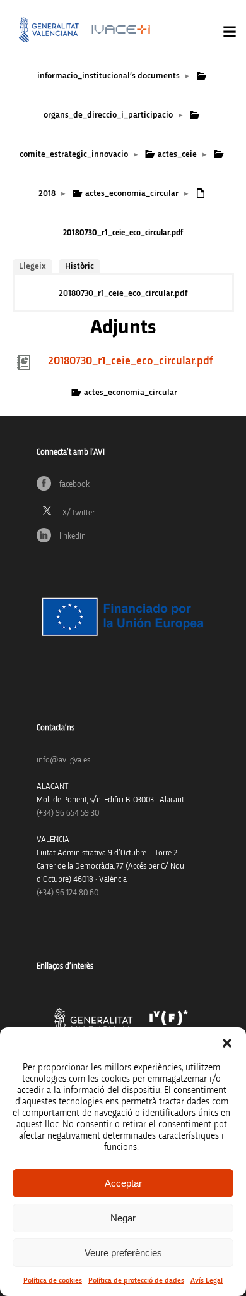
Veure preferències (123, 1252)
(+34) (68, 813)
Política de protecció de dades (136, 1280)
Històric (79, 266)
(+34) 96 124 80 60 (67, 893)
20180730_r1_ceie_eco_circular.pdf (123, 293)
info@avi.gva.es (63, 760)
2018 (47, 193)
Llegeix (32, 266)
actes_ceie (177, 154)
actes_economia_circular (132, 193)
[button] (227, 1043)
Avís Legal (206, 1280)
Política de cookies (52, 1280)
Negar (123, 1218)
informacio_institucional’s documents (108, 75)
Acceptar (123, 1183)
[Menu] (230, 31)
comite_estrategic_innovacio (74, 154)
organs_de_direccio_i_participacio (108, 115)
